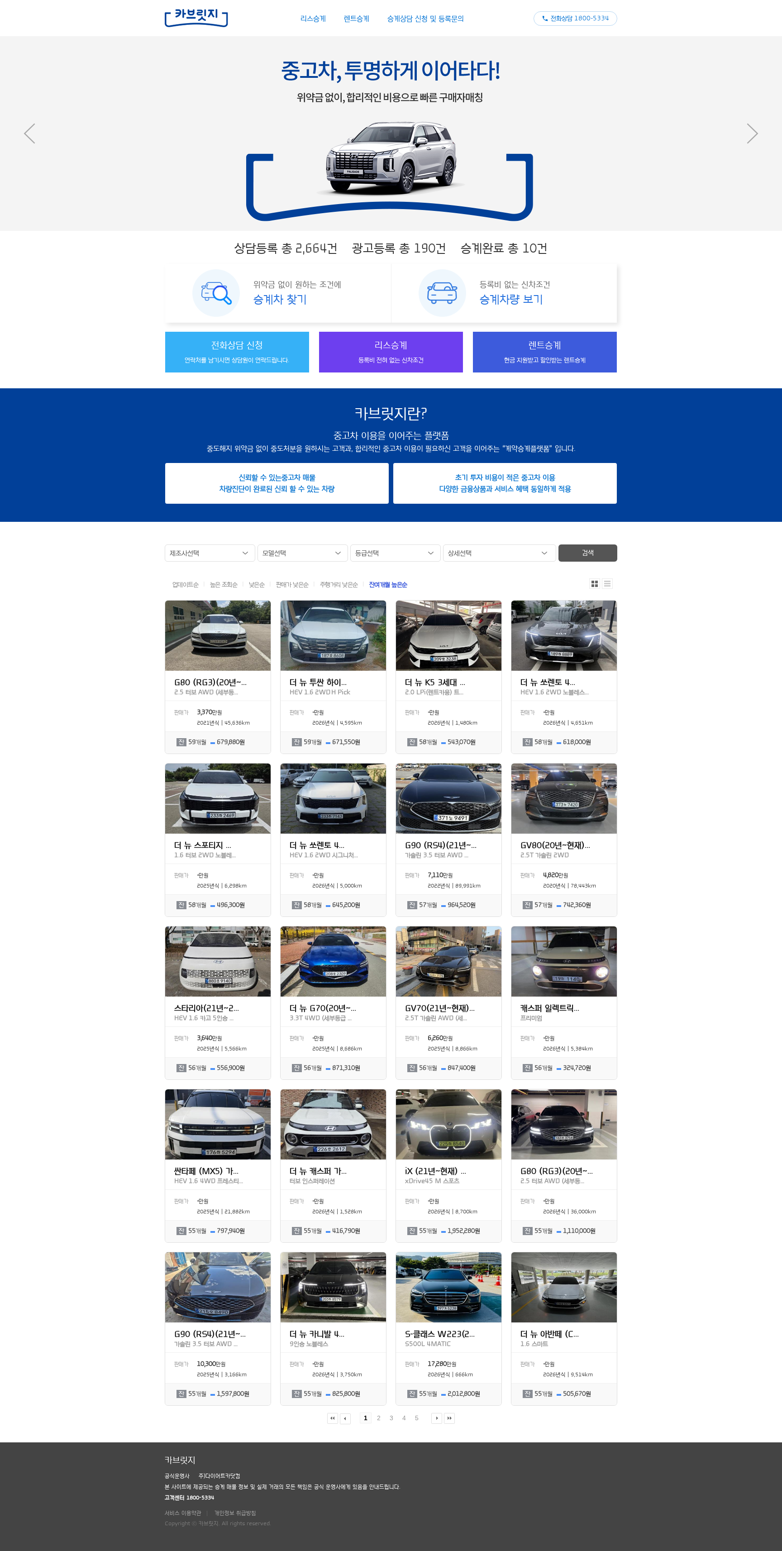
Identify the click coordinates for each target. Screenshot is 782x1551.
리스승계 (313, 18)
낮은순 (257, 585)
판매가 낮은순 (293, 585)
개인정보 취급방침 (235, 1513)
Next (752, 133)
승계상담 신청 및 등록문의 (425, 18)
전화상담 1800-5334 (580, 18)
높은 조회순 (224, 585)
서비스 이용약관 (183, 1513)
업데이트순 (186, 585)
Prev (29, 133)
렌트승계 (356, 18)
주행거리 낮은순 (339, 585)
